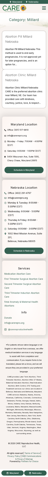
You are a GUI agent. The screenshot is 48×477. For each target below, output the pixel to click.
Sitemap (29, 459)
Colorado (27, 398)
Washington (31, 427)
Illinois (10, 404)
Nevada (25, 412)
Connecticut (37, 398)
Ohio (29, 418)
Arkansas (9, 398)
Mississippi (28, 410)
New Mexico (22, 416)
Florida (18, 401)
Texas (38, 424)
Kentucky (36, 404)
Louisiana (10, 407)
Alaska (30, 395)
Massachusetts (35, 407)
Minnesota (19, 410)
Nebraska (17, 412)
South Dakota (19, 424)
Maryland (24, 407)
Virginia (22, 427)
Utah (9, 427)
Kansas (28, 404)
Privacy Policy (13, 456)
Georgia (25, 401)
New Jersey (11, 416)
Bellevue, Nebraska (14, 392)
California (18, 398)
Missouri (37, 410)
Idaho (38, 401)
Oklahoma (36, 418)
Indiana (17, 404)
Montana (9, 412)
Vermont (15, 427)
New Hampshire (35, 412)
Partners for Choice (29, 461)
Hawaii (32, 401)
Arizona (37, 395)
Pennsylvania (19, 422)
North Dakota (20, 418)
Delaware (11, 401)
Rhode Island (30, 422)
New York (32, 416)
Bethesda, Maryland (34, 392)
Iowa (23, 404)
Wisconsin (19, 430)
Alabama (23, 395)
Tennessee (30, 424)
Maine (17, 407)
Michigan (10, 410)
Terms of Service (32, 453)
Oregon (10, 422)
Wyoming (27, 430)
